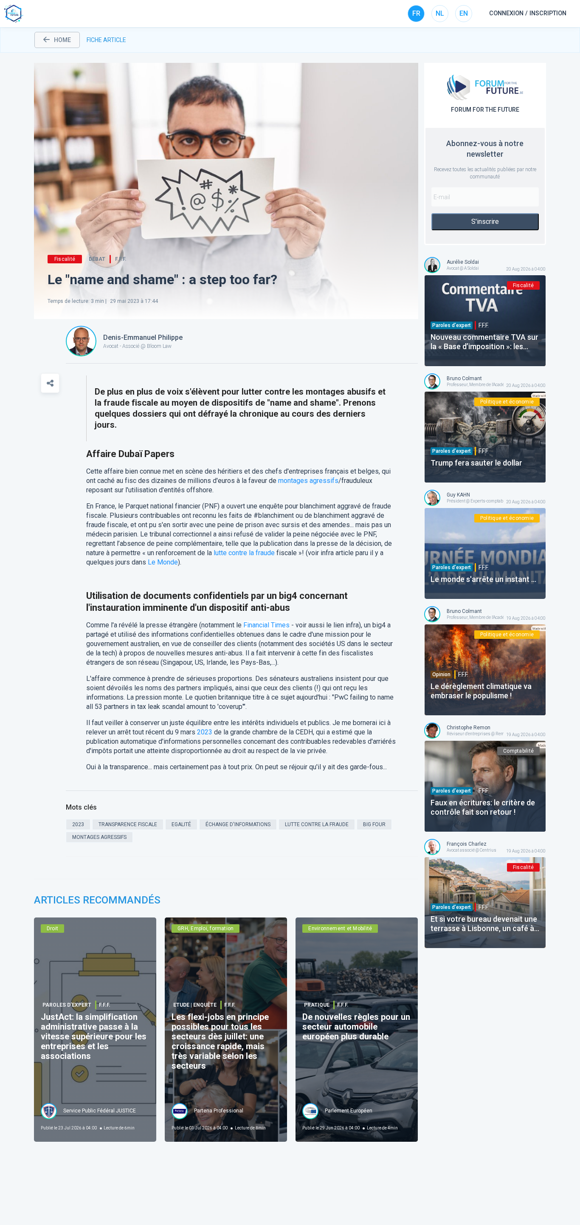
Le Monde (163, 562)
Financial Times (266, 625)
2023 (204, 732)
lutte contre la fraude (244, 553)
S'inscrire (485, 221)
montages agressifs (308, 481)
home (62, 40)
